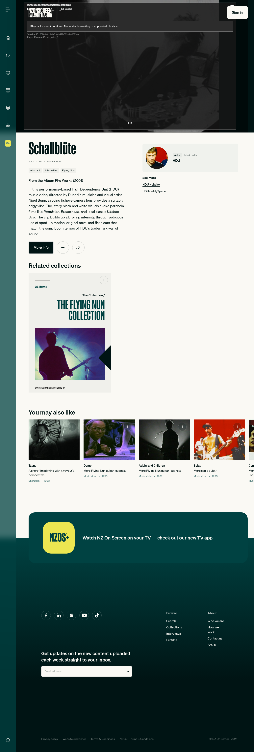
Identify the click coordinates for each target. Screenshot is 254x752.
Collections (174, 627)
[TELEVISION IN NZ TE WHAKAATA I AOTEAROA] (8, 73)
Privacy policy (49, 739)
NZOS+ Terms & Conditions (137, 739)
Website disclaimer (74, 739)
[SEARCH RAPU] (8, 55)
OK (130, 123)
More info (41, 247)
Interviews (173, 633)
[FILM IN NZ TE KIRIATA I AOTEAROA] (8, 90)
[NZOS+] (8, 143)
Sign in (237, 12)
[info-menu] (8, 740)
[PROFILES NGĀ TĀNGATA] (8, 125)
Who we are (216, 620)
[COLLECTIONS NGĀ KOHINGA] (8, 107)
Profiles (171, 639)
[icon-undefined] (63, 247)
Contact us (215, 638)
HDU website (151, 184)
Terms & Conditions (103, 739)
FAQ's (212, 644)
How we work (213, 630)
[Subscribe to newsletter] (128, 671)
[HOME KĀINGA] (8, 38)
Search (171, 620)
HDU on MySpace (154, 191)
